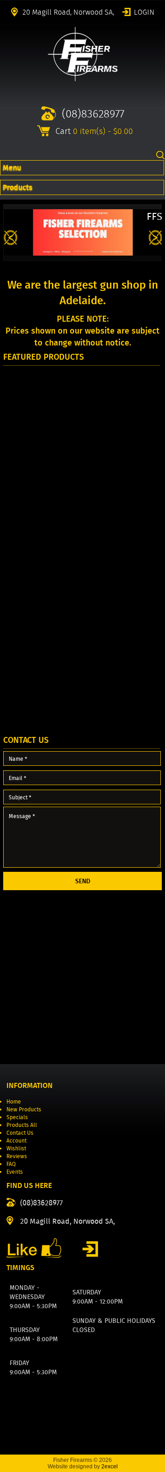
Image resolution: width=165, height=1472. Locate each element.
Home (13, 1101)
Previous (10, 238)
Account (16, 1140)
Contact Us (19, 1133)
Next (155, 238)
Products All (21, 1125)
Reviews (16, 1156)
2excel (109, 1466)
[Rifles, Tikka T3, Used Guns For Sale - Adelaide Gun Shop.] (83, 79)
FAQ (11, 1164)
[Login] (90, 1249)
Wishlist (16, 1148)
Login (144, 11)
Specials (17, 1117)
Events (14, 1172)
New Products (23, 1109)
